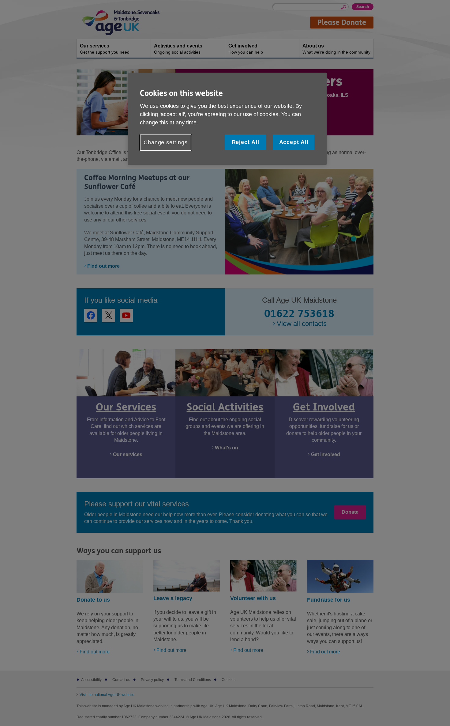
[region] (227, 119)
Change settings (166, 142)
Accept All (294, 142)
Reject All (245, 142)
